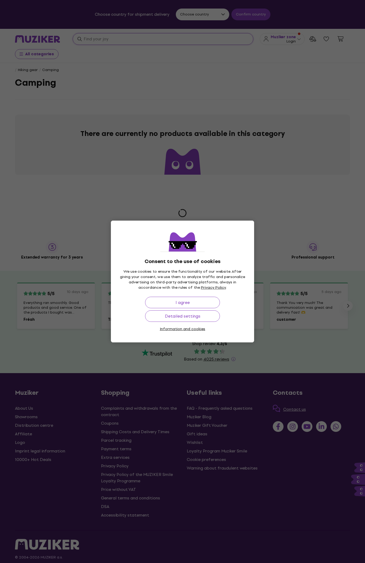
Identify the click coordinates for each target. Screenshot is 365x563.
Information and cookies (182, 329)
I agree (183, 302)
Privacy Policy (213, 287)
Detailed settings (182, 316)
